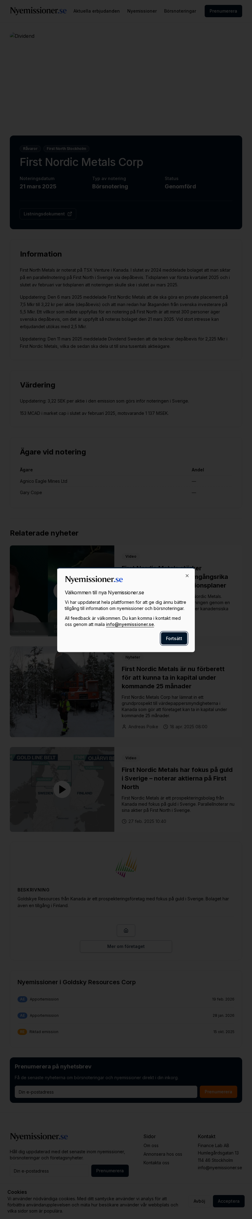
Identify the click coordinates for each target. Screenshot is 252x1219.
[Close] (187, 575)
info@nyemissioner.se (130, 624)
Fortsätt (174, 638)
